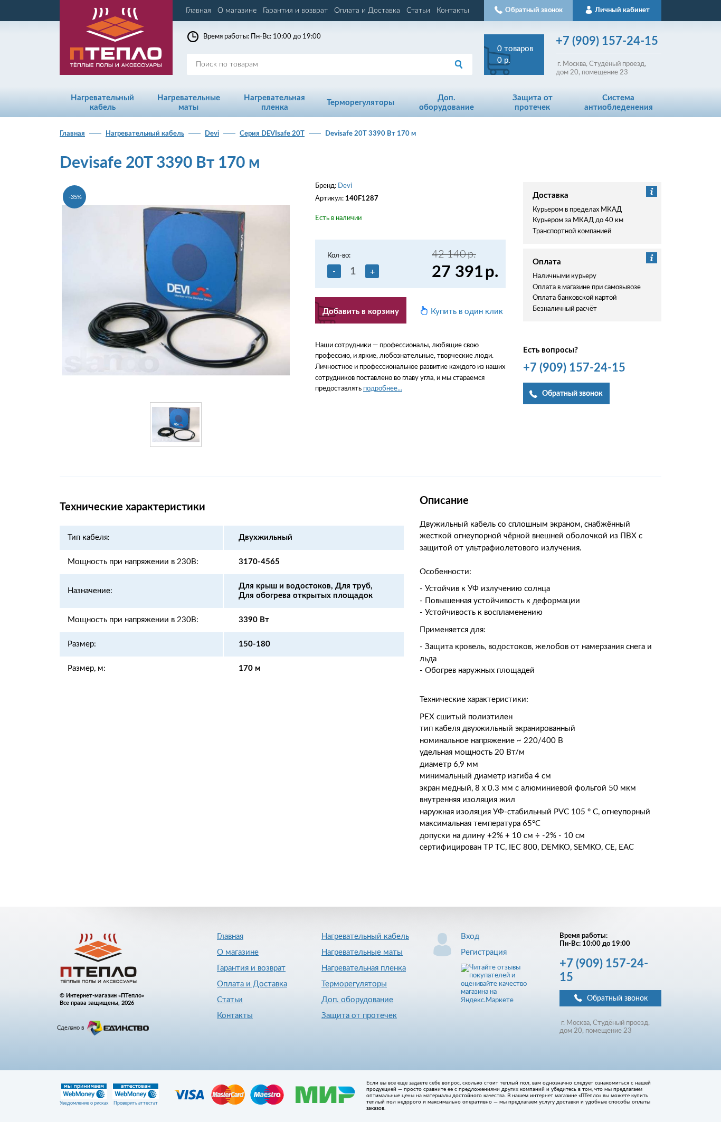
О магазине (237, 10)
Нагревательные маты (362, 952)
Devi (212, 133)
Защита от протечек (359, 1016)
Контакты (453, 10)
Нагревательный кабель (145, 133)
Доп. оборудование (357, 1000)
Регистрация (484, 952)
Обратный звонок (617, 998)
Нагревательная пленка (363, 968)
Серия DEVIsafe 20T (272, 133)
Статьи (418, 10)
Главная (198, 10)
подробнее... (382, 388)
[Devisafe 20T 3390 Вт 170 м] (176, 290)
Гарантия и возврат (295, 10)
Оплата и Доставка (367, 10)
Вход (470, 936)
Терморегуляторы (354, 984)
